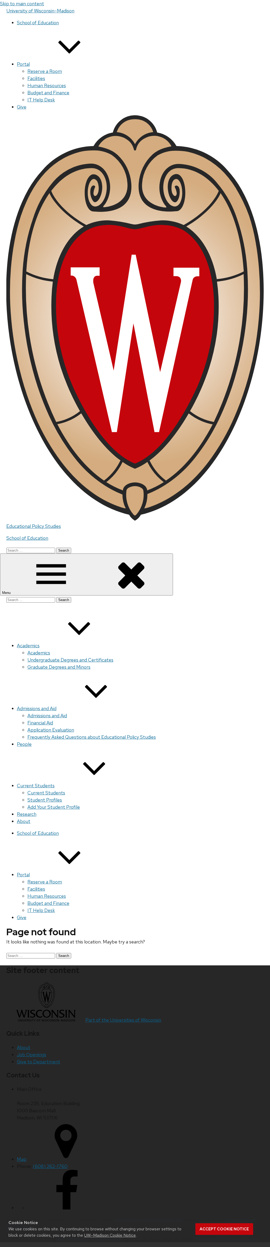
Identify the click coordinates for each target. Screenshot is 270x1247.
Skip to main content (22, 4)
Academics (28, 646)
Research (26, 814)
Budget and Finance (48, 93)
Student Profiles (44, 800)
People (24, 744)
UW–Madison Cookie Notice (110, 1235)
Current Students (36, 786)
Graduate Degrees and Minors (58, 667)
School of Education (38, 23)
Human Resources (46, 85)
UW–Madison (40, 11)
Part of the (123, 1020)
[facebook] (67, 1208)
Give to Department (38, 1062)
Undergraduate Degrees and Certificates (70, 660)
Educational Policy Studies (33, 526)
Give (21, 107)
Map (21, 1159)
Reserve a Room (44, 71)
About (23, 821)
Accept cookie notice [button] (224, 1229)
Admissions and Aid (36, 708)
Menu (7, 593)
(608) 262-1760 (50, 1166)
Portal (23, 64)
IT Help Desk (41, 100)
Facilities (36, 78)
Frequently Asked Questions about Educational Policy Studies (91, 737)
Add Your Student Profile (53, 807)
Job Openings (31, 1054)
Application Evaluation (50, 730)
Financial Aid (40, 723)
